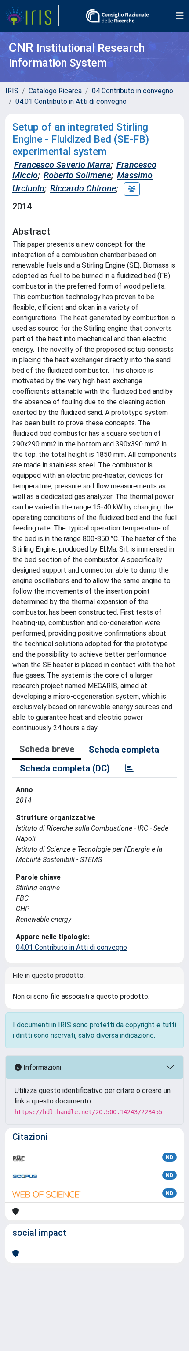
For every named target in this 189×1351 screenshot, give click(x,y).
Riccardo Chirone (83, 188)
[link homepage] (32, 15)
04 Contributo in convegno (132, 91)
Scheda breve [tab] (46, 749)
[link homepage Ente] (117, 15)
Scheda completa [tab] (124, 749)
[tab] (129, 768)
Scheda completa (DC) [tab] (65, 768)
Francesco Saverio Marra (62, 164)
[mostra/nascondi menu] (180, 15)
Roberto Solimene (77, 175)
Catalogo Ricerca (55, 91)
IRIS (11, 91)
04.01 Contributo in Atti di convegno (71, 101)
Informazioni (41, 1067)
